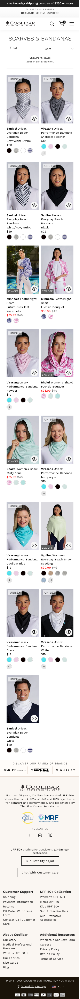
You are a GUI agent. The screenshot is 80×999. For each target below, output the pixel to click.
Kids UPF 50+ (49, 906)
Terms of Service (51, 958)
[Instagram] (40, 835)
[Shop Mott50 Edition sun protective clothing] (14, 770)
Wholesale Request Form (57, 939)
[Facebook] (29, 835)
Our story (9, 939)
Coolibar (27, 13)
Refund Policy (49, 953)
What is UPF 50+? (15, 953)
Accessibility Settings (33, 986)
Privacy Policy (49, 949)
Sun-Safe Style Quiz (40, 861)
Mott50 (40, 13)
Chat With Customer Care (40, 872)
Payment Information (18, 901)
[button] (56, 132)
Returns (8, 906)
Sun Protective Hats (54, 911)
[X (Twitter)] (50, 835)
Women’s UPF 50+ (52, 897)
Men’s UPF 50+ (50, 901)
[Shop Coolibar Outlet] (65, 770)
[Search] (52, 23)
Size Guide (10, 962)
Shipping (9, 897)
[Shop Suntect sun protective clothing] (40, 770)
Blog (6, 967)
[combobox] (52, 23)
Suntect (53, 13)
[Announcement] (40, 3)
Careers (45, 944)
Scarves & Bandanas (40, 39)
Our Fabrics (11, 958)
